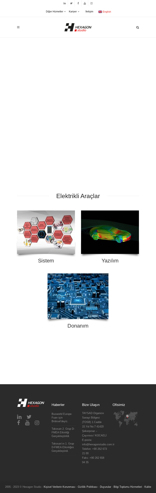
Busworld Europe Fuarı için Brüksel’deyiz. (62, 417)
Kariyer (73, 11)
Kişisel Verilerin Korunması (59, 486)
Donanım (78, 326)
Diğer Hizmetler (54, 11)
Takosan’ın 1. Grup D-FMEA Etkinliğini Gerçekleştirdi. (63, 447)
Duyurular (105, 486)
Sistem (46, 261)
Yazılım (110, 261)
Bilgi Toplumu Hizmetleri (128, 486)
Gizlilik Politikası (88, 486)
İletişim (89, 11)
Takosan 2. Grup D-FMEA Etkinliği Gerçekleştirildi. (63, 432)
